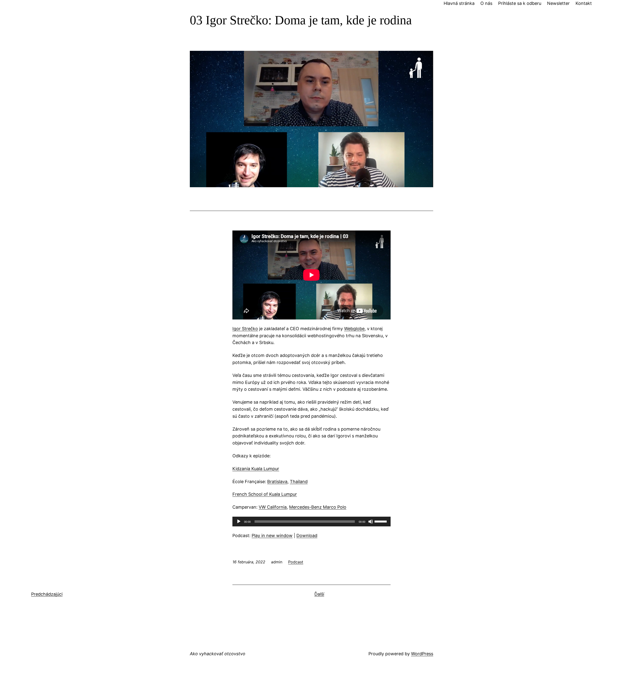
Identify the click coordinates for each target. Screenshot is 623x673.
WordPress (422, 653)
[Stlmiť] (370, 521)
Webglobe (354, 328)
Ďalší (319, 594)
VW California (273, 507)
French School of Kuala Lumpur (264, 494)
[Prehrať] (238, 521)
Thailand (299, 481)
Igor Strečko (245, 328)
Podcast (295, 561)
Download (306, 535)
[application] (311, 521)
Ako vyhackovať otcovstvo (217, 653)
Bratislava (277, 481)
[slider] (381, 521)
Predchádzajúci (47, 594)
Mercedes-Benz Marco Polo (317, 507)
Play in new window (272, 535)
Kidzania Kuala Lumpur (255, 468)
